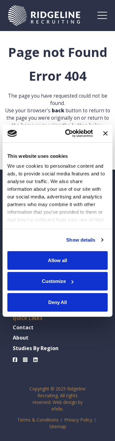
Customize (54, 281)
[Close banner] (105, 133)
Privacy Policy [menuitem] (78, 420)
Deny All (57, 302)
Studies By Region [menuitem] (35, 348)
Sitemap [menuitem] (57, 426)
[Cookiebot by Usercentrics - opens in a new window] (68, 133)
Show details (80, 240)
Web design (65, 402)
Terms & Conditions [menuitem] (38, 420)
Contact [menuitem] (23, 327)
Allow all (57, 260)
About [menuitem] (20, 337)
